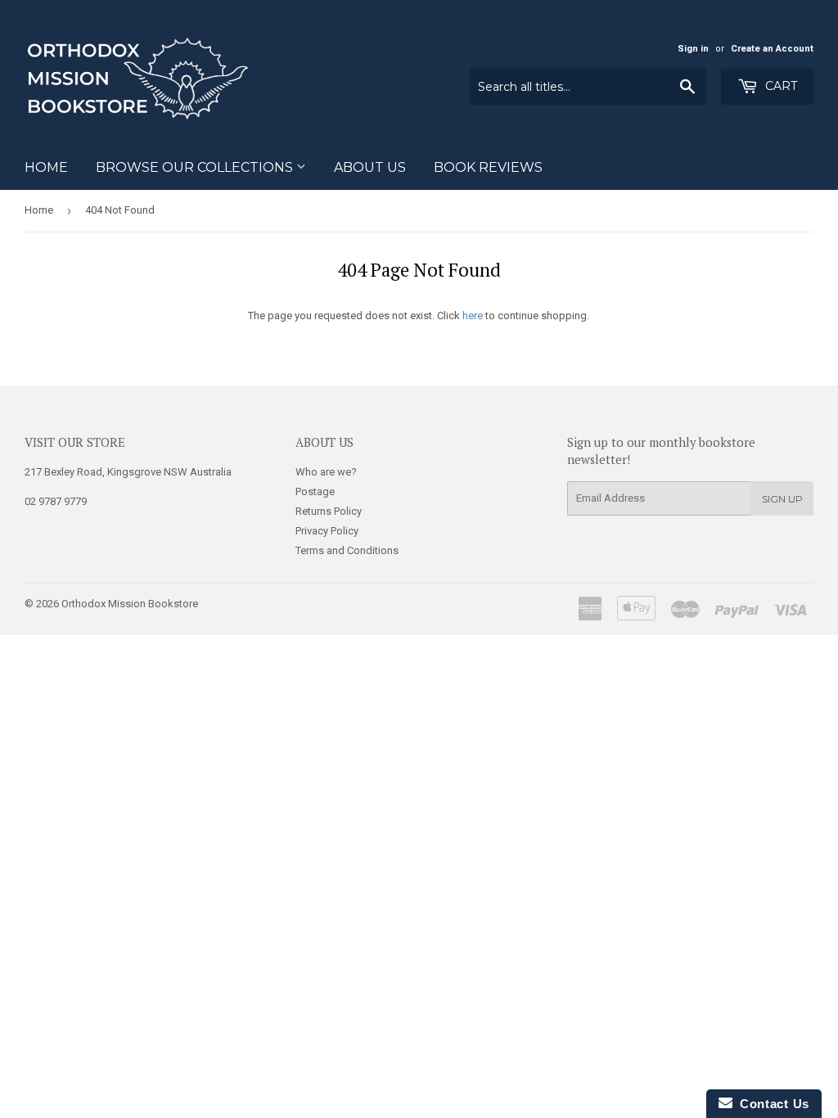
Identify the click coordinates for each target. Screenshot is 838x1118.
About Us (370, 167)
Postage (315, 491)
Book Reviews (488, 167)
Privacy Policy (326, 531)
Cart (779, 86)
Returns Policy (328, 511)
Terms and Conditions (347, 550)
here (472, 315)
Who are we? (326, 472)
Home (46, 167)
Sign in (693, 48)
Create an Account (772, 48)
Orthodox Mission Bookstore (129, 603)
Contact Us (770, 1104)
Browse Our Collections (196, 167)
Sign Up (782, 499)
